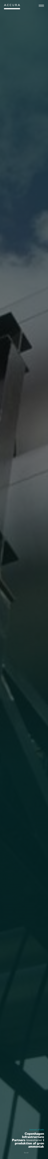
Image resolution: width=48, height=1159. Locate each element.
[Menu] (41, 5)
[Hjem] (12, 7)
